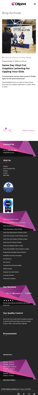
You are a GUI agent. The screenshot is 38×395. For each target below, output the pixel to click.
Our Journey (6, 262)
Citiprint (6, 57)
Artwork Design (7, 268)
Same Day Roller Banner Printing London (15, 232)
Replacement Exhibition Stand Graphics (14, 252)
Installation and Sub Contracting (12, 255)
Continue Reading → (29, 130)
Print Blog (21, 57)
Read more (6, 305)
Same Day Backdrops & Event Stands (14, 226)
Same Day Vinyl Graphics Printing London (15, 239)
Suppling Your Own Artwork (11, 272)
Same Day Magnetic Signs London (13, 245)
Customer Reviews (8, 275)
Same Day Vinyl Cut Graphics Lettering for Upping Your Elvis (16, 68)
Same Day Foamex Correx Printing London (15, 236)
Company (14, 57)
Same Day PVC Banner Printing (12, 242)
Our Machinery (7, 259)
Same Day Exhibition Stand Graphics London (16, 249)
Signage (28, 57)
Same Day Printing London (11, 219)
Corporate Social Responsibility (12, 265)
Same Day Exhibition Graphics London (14, 222)
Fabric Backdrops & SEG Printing (12, 229)
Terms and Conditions (9, 278)
